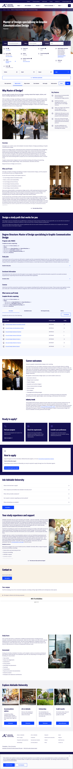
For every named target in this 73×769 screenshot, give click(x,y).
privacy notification (11, 759)
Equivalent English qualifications (61, 56)
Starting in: (47, 43)
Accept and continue (9, 765)
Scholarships (19, 742)
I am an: (5, 43)
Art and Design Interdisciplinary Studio (15, 328)
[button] (69, 756)
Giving (51, 1)
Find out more (10, 723)
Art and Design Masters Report (13, 346)
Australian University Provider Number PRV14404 (12, 748)
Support (60, 737)
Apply (68, 83)
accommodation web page (17, 542)
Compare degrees (65, 1)
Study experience (54, 83)
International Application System (46, 458)
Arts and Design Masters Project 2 (13, 342)
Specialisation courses (28, 310)
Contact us (57, 1)
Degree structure (27, 83)
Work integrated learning (45, 310)
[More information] (8, 48)
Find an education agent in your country (11, 468)
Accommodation (34, 742)
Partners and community (50, 737)
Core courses (11, 310)
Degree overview (17, 83)
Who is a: (26, 43)
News (46, 742)
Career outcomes (36, 83)
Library (28, 1)
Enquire (61, 83)
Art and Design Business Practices (13, 331)
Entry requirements (8, 83)
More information (21, 765)
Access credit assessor (62, 723)
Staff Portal (44, 1)
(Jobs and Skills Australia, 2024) (47, 406)
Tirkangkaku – (9, 746)
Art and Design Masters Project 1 (13, 339)
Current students (36, 1)
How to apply (45, 83)
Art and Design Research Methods (13, 335)
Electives (62, 310)
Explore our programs (7, 438)
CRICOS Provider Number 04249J (30, 748)
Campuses (33, 737)
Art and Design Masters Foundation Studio (15, 324)
